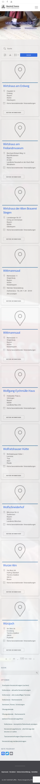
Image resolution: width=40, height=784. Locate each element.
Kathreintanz (11, 291)
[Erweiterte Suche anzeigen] (5, 55)
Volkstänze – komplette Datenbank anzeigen (20, 724)
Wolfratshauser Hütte (16, 449)
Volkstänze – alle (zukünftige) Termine (16, 695)
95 (14, 658)
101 (26, 658)
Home (5, 28)
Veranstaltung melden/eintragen (14, 741)
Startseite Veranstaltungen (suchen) (15, 685)
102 (29, 658)
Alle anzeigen (12, 293)
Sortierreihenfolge (10, 55)
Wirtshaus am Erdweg (16, 86)
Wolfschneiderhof (13, 507)
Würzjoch (8, 623)
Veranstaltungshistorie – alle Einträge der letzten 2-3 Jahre (19, 730)
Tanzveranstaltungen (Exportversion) (17, 736)
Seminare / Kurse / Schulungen (13, 704)
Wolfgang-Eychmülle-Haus (19, 391)
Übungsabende (7, 709)
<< (6, 659)
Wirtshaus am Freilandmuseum (13, 146)
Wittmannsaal (11, 270)
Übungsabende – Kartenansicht (13, 714)
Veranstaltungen (16, 28)
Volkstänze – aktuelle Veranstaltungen (16, 690)
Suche (29, 55)
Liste (15, 55)
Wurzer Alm (10, 565)
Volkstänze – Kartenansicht (12, 700)
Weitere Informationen (13, 112)
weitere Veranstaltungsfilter (12, 719)
